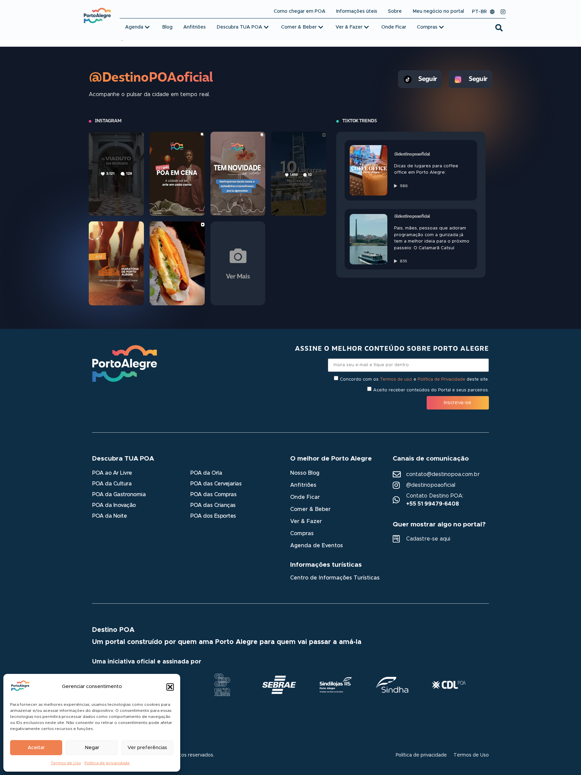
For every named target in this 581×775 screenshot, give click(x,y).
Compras (302, 533)
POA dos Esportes (213, 516)
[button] (170, 687)
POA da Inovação (114, 505)
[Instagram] (503, 11)
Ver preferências (147, 747)
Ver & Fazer (306, 521)
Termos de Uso (66, 763)
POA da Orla (206, 473)
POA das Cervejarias (215, 483)
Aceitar (36, 747)
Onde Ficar (305, 497)
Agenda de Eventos (316, 545)
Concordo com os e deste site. (414, 379)
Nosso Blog (304, 473)
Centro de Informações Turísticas (335, 577)
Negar (92, 747)
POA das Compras (213, 494)
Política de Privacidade (441, 379)
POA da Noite (109, 516)
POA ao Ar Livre (112, 473)
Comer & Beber (310, 509)
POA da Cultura (111, 483)
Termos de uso (396, 379)
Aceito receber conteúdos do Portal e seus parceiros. (431, 390)
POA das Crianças (212, 505)
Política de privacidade (107, 763)
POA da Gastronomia (119, 494)
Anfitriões (303, 485)
